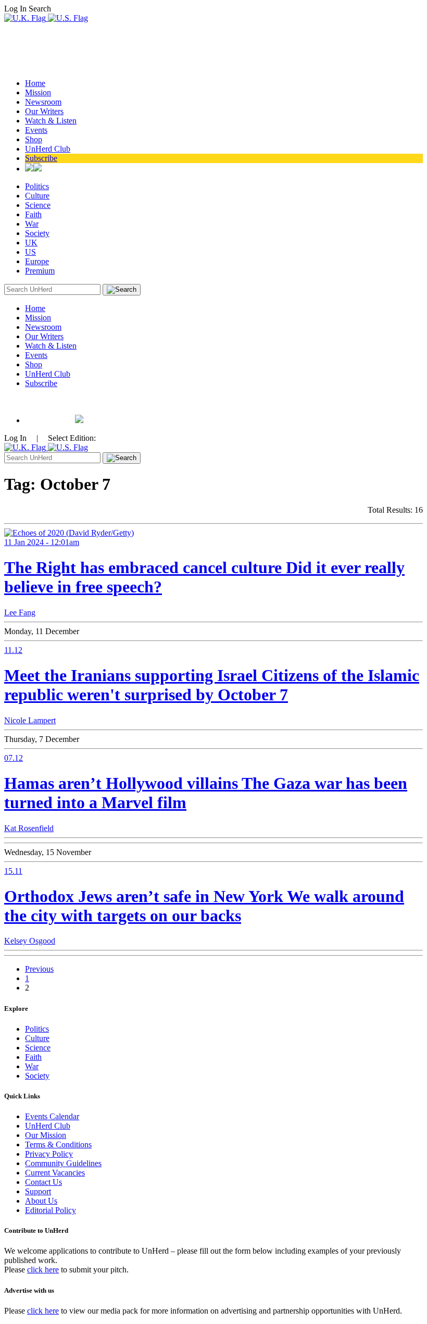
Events (36, 130)
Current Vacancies (55, 1172)
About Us (41, 1200)
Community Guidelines (63, 1163)
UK (31, 242)
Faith (33, 214)
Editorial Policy (50, 1210)
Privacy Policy (49, 1153)
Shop (33, 139)
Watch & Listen (51, 120)
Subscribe (41, 158)
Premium (40, 270)
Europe (37, 261)
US (30, 252)
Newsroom (43, 101)
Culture (37, 195)
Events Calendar (52, 1116)
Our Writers (44, 111)
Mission (38, 92)
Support (38, 1191)
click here (43, 1269)
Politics (37, 186)
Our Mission (45, 1135)
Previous (39, 968)
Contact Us (43, 1182)
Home (35, 83)
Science (38, 205)
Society (37, 233)
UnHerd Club (47, 148)
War (32, 223)
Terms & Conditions (58, 1144)
